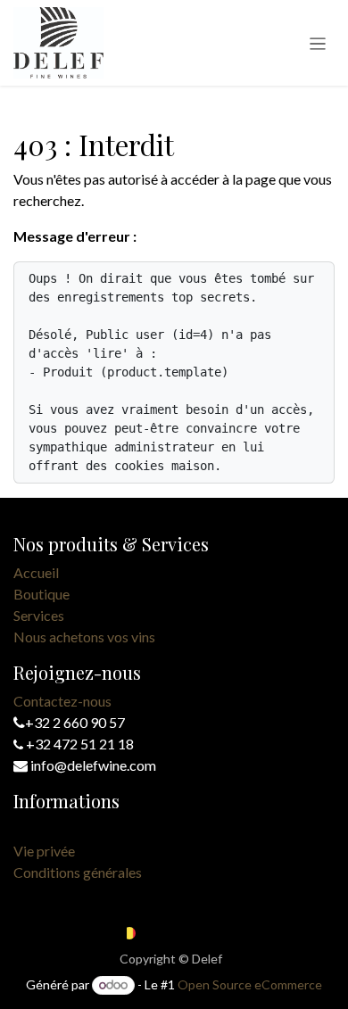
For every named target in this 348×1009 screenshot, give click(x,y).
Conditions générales (77, 872)
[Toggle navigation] (318, 43)
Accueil (36, 572)
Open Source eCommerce (250, 984)
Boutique (41, 593)
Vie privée (44, 850)
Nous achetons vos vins (84, 636)
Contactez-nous (62, 700)
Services (38, 615)
